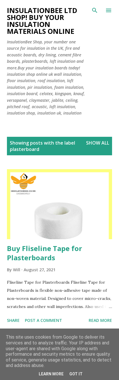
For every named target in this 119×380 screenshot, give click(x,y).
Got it (76, 374)
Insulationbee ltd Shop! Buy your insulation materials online (42, 20)
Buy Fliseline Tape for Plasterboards (44, 253)
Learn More (51, 374)
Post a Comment (43, 320)
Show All (97, 143)
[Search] (94, 10)
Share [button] (13, 320)
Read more (100, 320)
